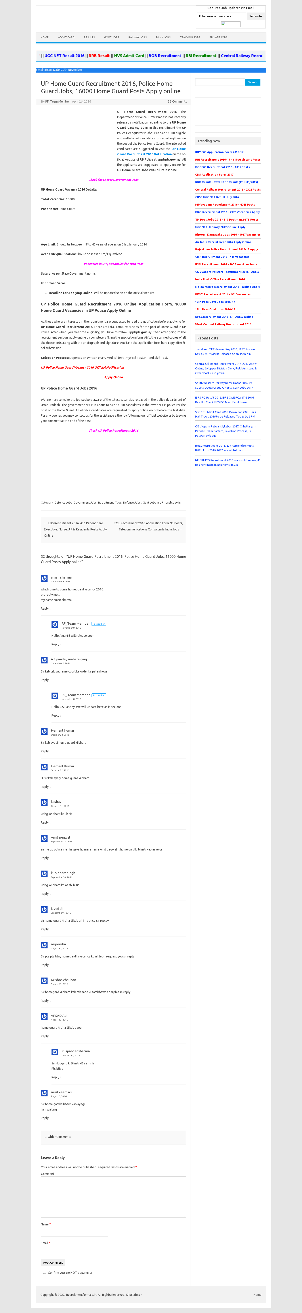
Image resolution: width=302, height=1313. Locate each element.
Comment (47, 1174)
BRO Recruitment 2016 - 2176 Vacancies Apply (227, 212)
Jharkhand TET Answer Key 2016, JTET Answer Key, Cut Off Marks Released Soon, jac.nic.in (225, 351)
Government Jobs (85, 502)
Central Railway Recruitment (231, 55)
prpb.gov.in (173, 502)
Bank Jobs (163, 37)
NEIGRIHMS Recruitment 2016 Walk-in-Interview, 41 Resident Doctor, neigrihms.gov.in (227, 462)
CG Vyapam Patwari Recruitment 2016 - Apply (227, 271)
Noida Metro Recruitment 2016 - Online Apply (227, 286)
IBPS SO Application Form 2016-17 (219, 152)
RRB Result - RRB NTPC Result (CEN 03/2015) (226, 182)
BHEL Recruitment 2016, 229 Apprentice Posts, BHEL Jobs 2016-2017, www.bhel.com (224, 448)
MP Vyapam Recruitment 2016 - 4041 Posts (225, 204)
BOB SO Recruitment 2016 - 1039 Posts (222, 167)
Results (89, 37)
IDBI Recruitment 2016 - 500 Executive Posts (226, 264)
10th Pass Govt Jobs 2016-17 (215, 301)
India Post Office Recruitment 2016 (220, 279)
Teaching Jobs (190, 37)
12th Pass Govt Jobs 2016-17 (215, 309)
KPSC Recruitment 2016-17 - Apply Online (224, 316)
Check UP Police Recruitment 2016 (113, 430)
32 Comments (177, 101)
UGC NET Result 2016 (47, 55)
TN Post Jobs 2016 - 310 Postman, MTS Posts (226, 219)
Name (46, 1224)
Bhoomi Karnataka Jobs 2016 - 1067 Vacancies (228, 234)
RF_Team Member (57, 101)
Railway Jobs (137, 37)
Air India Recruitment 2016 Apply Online (223, 241)
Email (45, 1243)
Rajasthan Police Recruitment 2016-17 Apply (226, 249)
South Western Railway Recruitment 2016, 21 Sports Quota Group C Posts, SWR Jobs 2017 (224, 385)
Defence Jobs (63, 502)
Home (45, 37)
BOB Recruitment (148, 55)
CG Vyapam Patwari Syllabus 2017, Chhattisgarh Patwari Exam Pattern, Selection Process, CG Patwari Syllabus (225, 431)
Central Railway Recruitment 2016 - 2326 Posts (228, 189)
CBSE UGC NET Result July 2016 (217, 197)
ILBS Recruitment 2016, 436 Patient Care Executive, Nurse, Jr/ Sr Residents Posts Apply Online (75, 529)
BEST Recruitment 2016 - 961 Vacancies (223, 294)
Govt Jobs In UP (153, 502)
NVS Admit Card (112, 55)
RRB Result (82, 55)
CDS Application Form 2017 (214, 174)
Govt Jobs (111, 37)
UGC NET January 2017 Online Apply (220, 227)
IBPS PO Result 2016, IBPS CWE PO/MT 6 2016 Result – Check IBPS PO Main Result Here (224, 400)
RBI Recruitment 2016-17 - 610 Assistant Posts (228, 159)
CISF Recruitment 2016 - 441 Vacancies (222, 256)
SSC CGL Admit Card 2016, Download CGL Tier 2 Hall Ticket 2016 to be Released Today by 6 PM (225, 414)
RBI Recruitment (184, 55)
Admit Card (66, 37)
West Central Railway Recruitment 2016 (223, 324)
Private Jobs (218, 37)
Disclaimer (134, 1294)
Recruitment (106, 502)
